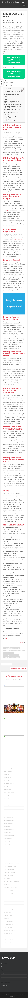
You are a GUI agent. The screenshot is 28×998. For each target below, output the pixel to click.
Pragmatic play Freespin (18, 650)
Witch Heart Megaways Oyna (9, 869)
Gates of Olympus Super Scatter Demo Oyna (12, 881)
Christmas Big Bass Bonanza (9, 792)
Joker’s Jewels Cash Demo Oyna (9, 930)
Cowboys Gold (6, 795)
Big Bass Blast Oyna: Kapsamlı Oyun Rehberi (12, 863)
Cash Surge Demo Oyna (8, 899)
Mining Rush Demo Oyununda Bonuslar (12, 113)
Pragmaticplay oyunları (5, 969)
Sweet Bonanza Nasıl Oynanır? (9, 829)
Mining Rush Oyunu (8, 650)
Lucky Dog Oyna (7, 903)
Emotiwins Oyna (7, 936)
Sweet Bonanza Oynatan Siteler (9, 835)
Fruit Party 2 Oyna (7, 801)
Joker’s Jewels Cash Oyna (8, 933)
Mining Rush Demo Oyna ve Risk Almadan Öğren (13, 116)
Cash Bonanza (6, 786)
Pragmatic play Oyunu (8, 652)
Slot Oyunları (3, 972)
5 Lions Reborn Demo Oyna (9, 909)
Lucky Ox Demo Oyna (8, 915)
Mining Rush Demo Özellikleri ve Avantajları (12, 110)
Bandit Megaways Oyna (8, 942)
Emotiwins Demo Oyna (8, 927)
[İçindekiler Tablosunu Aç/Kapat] (21, 89)
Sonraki (21, 642)
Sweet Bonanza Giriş (7, 826)
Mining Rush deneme (14, 648)
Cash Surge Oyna (7, 906)
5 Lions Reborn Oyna (7, 912)
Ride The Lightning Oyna (8, 924)
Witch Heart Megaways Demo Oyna (10, 866)
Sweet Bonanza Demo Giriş (9, 820)
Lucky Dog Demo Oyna (8, 896)
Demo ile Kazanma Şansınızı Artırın (13, 104)
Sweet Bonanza (6, 814)
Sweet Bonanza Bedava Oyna (9, 817)
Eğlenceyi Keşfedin (9, 102)
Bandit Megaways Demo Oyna (9, 939)
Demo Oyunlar (4, 963)
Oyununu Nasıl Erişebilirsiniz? (12, 101)
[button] (1, 83)
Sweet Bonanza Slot (7, 841)
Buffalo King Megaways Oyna (9, 783)
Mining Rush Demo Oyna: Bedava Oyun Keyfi (14, 92)
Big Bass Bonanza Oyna (8, 771)
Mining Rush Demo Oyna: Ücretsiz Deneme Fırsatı (13, 107)
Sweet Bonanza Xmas (7, 844)
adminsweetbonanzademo (9, 22)
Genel (20, 22)
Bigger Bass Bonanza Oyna (8, 777)
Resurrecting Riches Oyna (8, 875)
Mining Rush (6, 648)
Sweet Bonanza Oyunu (8, 838)
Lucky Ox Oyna (6, 918)
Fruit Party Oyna (7, 804)
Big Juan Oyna (6, 774)
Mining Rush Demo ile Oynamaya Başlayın (12, 95)
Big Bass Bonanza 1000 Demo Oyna (10, 890)
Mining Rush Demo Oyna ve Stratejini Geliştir (13, 98)
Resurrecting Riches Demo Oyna (9, 872)
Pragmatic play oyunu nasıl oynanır (11, 657)
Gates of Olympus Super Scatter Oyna (10, 887)
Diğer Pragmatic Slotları (8, 798)
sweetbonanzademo (4, 985)
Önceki (6, 638)
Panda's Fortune (6, 811)
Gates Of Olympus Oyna (8, 808)
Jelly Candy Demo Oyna (8, 878)
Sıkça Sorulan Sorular (11, 121)
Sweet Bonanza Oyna (7, 832)
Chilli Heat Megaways (7, 789)
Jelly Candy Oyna (7, 884)
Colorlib (8, 994)
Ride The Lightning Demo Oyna (9, 921)
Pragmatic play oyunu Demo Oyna (11, 655)
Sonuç (7, 119)
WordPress (22, 994)
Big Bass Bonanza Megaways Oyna (10, 768)
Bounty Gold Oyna (7, 780)
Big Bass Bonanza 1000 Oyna (9, 893)
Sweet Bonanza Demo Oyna (13, 2)
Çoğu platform (19, 239)
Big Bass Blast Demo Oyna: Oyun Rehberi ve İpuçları (13, 860)
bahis (8, 210)
